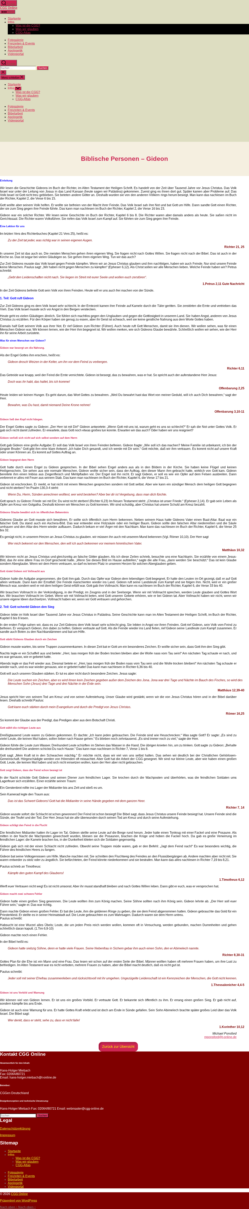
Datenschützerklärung (15, 1128)
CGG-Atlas (23, 32)
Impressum (7, 1135)
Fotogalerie (16, 40)
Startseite (14, 18)
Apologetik (15, 50)
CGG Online (8, 8)
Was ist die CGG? (28, 25)
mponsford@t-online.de (220, 1037)
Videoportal (16, 54)
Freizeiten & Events (21, 43)
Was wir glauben (27, 29)
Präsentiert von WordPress (18, 1200)
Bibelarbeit (15, 47)
